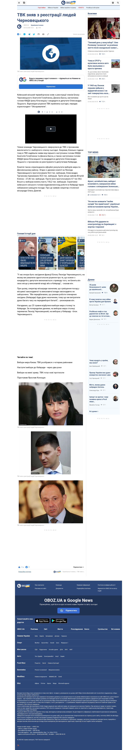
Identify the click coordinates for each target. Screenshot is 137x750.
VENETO (81, 7)
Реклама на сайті (40, 588)
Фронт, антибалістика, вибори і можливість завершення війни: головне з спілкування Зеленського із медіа (104, 184)
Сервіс (62, 656)
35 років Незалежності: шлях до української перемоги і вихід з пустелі (97, 287)
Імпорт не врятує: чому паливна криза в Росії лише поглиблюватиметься (98, 399)
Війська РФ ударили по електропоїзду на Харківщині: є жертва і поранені (102, 224)
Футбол (37, 643)
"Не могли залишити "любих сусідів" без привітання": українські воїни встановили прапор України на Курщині (104, 204)
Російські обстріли (92, 7)
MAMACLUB (52, 676)
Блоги (86, 629)
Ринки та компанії (41, 670)
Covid (60, 676)
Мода (54, 683)
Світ (45, 629)
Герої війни (41, 7)
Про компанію (39, 585)
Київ (36, 636)
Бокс (57, 643)
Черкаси (64, 636)
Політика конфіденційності (106, 585)
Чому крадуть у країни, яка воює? (98, 361)
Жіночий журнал (63, 683)
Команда (59, 585)
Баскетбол (44, 643)
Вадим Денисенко (94, 319)
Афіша (37, 683)
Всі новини (115, 629)
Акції (56, 656)
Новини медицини (41, 676)
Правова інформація (83, 585)
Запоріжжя (49, 636)
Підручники (43, 649)
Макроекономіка (54, 670)
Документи (59, 588)
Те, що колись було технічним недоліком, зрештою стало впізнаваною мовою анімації (98, 74)
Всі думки (93, 411)
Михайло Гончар (94, 405)
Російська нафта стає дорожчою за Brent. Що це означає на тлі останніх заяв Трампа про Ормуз (100, 313)
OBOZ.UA (26, 25)
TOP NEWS (93, 152)
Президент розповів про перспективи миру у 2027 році (103, 191)
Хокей (52, 643)
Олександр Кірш (94, 390)
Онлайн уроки (53, 649)
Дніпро (57, 636)
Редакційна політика (24, 571)
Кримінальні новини (37, 25)
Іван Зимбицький (94, 366)
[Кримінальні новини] (57, 572)
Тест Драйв (38, 656)
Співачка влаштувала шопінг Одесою (101, 51)
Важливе (92, 13)
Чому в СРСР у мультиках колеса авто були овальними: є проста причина (98, 64)
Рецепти (37, 663)
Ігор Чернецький (94, 378)
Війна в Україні (53, 7)
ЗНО (66, 649)
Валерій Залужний (95, 293)
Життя (60, 629)
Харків (41, 636)
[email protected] (42, 734)
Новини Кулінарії (53, 663)
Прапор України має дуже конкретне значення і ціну (100, 374)
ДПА (61, 649)
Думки (91, 279)
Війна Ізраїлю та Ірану (68, 7)
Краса (49, 683)
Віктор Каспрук (94, 305)
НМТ (70, 649)
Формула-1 (64, 643)
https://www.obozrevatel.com (87, 693)
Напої (44, 663)
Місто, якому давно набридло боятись (97, 386)
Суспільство (103, 629)
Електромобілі (48, 656)
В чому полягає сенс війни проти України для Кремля (100, 300)
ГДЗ (36, 649)
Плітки (43, 683)
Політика (34, 629)
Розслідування (77, 629)
